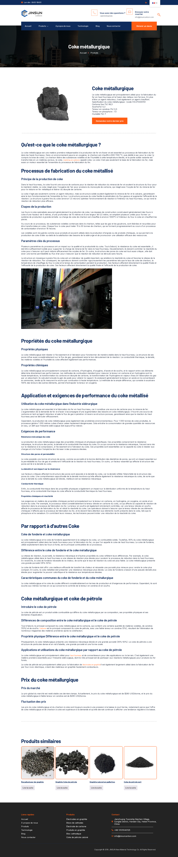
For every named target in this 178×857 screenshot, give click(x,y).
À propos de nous (63, 26)
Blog (98, 26)
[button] (158, 12)
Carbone (42, 628)
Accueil (28, 26)
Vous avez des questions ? (112, 13)
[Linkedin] (146, 2)
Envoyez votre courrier (142, 13)
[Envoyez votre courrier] (130, 12)
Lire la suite (28, 788)
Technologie (83, 26)
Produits (42, 26)
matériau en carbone (71, 160)
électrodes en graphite (92, 664)
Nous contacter (113, 26)
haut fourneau (75, 655)
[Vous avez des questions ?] (94, 13)
